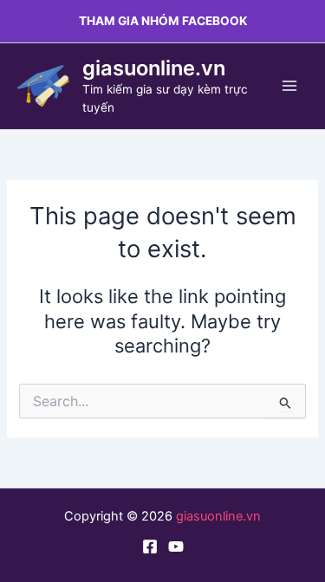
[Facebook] (150, 546)
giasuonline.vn (153, 68)
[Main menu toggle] (289, 86)
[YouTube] (176, 546)
